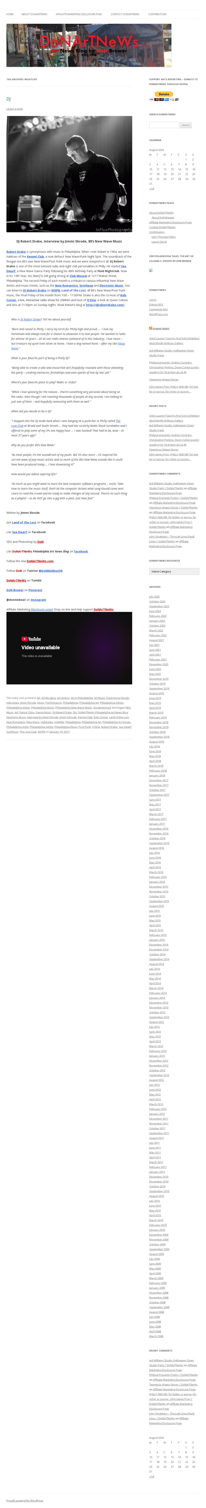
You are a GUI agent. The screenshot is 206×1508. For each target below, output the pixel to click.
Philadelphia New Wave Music (73, 707)
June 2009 (155, 1263)
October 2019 (157, 683)
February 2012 (158, 1109)
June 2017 (155, 799)
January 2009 (157, 1288)
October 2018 (157, 732)
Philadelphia (70, 703)
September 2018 (159, 737)
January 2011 (157, 1172)
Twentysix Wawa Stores (163, 379)
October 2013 (157, 1012)
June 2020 (155, 669)
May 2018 (155, 756)
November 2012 (158, 1065)
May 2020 (155, 674)
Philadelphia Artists (112, 703)
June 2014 (155, 973)
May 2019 (155, 703)
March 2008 (156, 1336)
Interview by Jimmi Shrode (42, 717)
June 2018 (155, 751)
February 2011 (158, 1167)
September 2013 (159, 1017)
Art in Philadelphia (82, 698)
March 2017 (156, 814)
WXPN (41, 732)
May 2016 (155, 862)
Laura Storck (159, 242)
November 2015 (158, 891)
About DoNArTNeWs (34, 14)
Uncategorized (102, 707)
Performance (54, 703)
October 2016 (157, 838)
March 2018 (156, 766)
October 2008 (157, 1302)
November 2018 (158, 727)
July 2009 (154, 1259)
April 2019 (155, 708)
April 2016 (155, 867)
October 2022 (157, 625)
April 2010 (155, 1215)
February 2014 (158, 993)
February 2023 (158, 616)
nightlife (59, 722)
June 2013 (155, 1031)
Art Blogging (48, 698)
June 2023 (155, 611)
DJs (75, 712)
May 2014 (155, 978)
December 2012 (158, 1060)
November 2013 (158, 1007)
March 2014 (156, 988)
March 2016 (156, 872)
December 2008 (158, 1292)
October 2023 (157, 601)
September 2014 (159, 959)
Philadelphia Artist (17, 727)
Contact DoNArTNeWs (125, 14)
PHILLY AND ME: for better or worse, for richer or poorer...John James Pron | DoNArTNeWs (172, 522)
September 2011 (159, 1133)
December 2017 (158, 780)
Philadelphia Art (89, 703)
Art (38, 698)
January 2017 (157, 824)
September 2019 (159, 688)
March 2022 (156, 630)
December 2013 (158, 1002)
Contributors (157, 14)
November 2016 (158, 833)
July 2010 (154, 1201)
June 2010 (155, 1205)
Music (40, 703)
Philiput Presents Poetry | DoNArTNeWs (173, 498)
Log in (152, 300)
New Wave (32, 722)
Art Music (99, 698)
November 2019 (158, 679)
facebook (81, 551)
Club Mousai (78, 276)
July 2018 (154, 746)
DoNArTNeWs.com (40, 561)
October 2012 (157, 1070)
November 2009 (158, 1239)
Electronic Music (111, 285)
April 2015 (155, 925)
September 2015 (159, 901)
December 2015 (158, 886)
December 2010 (158, 1176)
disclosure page (42, 609)
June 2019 (155, 698)
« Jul (151, 188)
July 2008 (154, 1317)
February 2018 (158, 770)
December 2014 (158, 944)
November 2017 (158, 785)
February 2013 (158, 1051)
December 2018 (158, 722)
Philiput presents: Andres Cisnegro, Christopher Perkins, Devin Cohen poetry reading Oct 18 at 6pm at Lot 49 (174, 367)
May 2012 (155, 1094)
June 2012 (155, 1089)
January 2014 (157, 998)
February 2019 (158, 717)
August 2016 (156, 848)
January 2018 (157, 775)
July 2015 (154, 911)
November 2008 (158, 1297)
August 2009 (156, 1254)
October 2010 (157, 1186)
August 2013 (156, 1022)
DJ (8, 99)
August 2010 (156, 1196)
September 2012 (159, 1075)
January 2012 (157, 1114)
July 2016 (154, 853)
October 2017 (157, 790)
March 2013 (156, 1046)
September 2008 (159, 1307)
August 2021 (156, 640)
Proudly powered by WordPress (24, 1500)
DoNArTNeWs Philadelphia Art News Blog (103, 712)
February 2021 (158, 659)
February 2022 (158, 635)
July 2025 (154, 596)
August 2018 (156, 741)
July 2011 (154, 1143)
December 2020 (158, 664)
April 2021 (155, 654)
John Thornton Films (164, 237)
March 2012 (156, 1104)
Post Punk (85, 727)
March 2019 (156, 712)
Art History (63, 698)
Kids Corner (101, 717)
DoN (40, 542)
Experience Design (117, 698)
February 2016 (158, 877)
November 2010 (158, 1181)
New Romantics (66, 285)
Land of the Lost (24, 522)
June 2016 (155, 857)
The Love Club (28, 732)
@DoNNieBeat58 (50, 571)
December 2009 (158, 1234)
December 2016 (158, 828)
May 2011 (155, 1152)
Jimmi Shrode (28, 703)
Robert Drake (16, 252)
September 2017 (159, 795)
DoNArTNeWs (161, 328)
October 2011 (157, 1128)
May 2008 (155, 1326)
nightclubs (47, 722)
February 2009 (158, 1283)
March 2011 (156, 1162)
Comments (158, 309)
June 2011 (155, 1147)
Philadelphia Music (42, 707)
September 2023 (159, 606)
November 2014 (158, 949)
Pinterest (35, 590)
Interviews (12, 703)
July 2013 (154, 1027)
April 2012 (155, 1099)
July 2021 (154, 645)
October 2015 (157, 896)
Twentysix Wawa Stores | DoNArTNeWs (173, 507)
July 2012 (154, 1085)
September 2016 (159, 843)
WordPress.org (158, 314)
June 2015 (155, 915)
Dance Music (43, 712)
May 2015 (155, 920)
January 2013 (157, 1056)
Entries (156, 304)
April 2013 (155, 1041)
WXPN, (56, 290)
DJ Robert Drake (34, 290)
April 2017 (155, 809)
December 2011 (158, 1118)
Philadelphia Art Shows (116, 722)
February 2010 (158, 1225)
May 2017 (155, 804)
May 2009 (155, 1268)
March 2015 (156, 930)
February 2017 (158, 819)
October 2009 (157, 1244)
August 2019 (156, 693)
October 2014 (157, 954)
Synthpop (86, 285)
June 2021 (155, 650)
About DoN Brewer (163, 217)
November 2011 (158, 1123)
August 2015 (156, 906)
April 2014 (155, 983)
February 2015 (158, 935)
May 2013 (155, 1036)
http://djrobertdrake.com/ (105, 305)
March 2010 (156, 1220)
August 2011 (156, 1138)
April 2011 (155, 1157)
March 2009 (156, 1278)
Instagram (38, 600)
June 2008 (155, 1322)
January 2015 (157, 940)
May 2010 (155, 1210)
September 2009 (159, 1249)
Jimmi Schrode (68, 717)
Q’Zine (91, 300)
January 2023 (157, 621)
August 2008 (156, 1312)
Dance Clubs (27, 712)
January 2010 (157, 1230)
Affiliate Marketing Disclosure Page (79, 14)
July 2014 (154, 969)
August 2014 (156, 964)
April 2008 (155, 1331)
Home (9, 14)
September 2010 (159, 1191)
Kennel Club (35, 256)
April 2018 (155, 761)
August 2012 (156, 1080)
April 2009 (155, 1273)
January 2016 (157, 882)
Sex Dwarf (19, 532)
